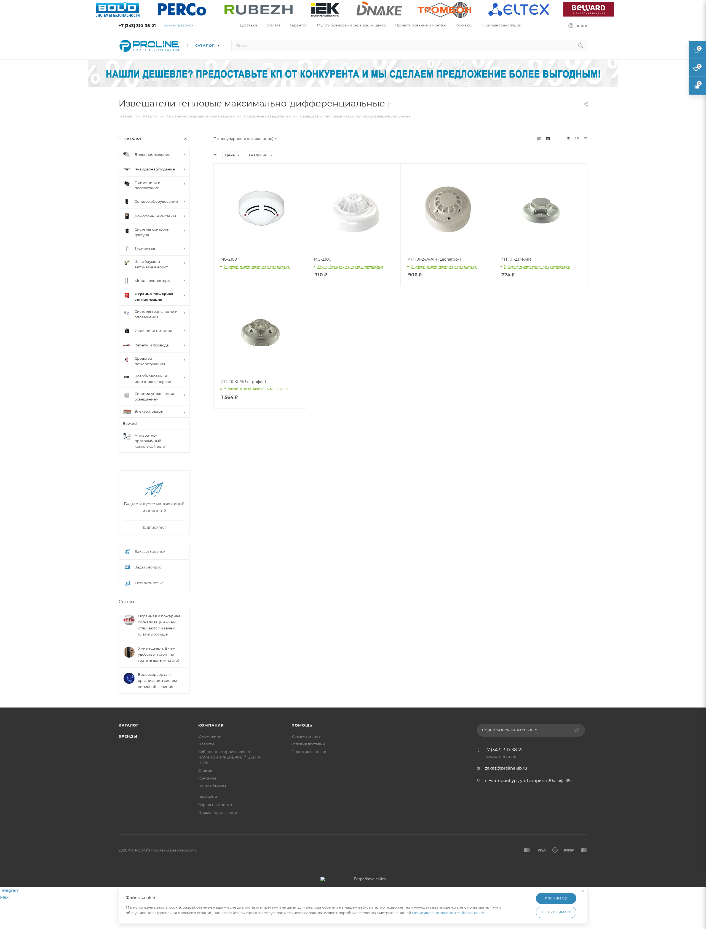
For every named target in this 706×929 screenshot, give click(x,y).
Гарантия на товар (309, 751)
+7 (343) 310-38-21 (137, 25)
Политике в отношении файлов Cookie (448, 913)
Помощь (302, 725)
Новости (206, 744)
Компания (211, 725)
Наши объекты (212, 786)
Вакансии (207, 797)
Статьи (126, 601)
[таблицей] (585, 138)
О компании (209, 736)
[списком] (577, 138)
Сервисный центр (215, 804)
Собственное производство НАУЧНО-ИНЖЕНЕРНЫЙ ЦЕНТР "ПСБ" (229, 757)
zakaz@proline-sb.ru (506, 768)
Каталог (129, 725)
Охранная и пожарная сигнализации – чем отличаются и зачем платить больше (159, 625)
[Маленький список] (539, 138)
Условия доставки (308, 744)
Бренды (128, 736)
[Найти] (580, 45)
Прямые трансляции (217, 812)
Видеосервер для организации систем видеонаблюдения (157, 680)
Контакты (207, 778)
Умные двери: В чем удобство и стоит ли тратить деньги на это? (159, 654)
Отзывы (205, 770)
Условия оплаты (306, 736)
